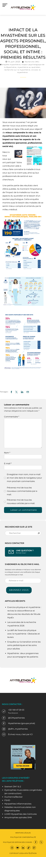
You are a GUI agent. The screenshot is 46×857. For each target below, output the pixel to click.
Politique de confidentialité (23, 837)
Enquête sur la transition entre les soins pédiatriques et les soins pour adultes (24, 645)
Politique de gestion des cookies (17, 842)
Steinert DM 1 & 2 (12, 786)
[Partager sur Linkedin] (22, 391)
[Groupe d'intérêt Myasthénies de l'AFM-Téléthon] (23, 7)
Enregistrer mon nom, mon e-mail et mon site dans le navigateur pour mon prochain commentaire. (24, 477)
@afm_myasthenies (18, 729)
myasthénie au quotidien (29, 67)
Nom (7, 453)
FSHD (7, 800)
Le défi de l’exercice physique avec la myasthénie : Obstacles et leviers (23, 633)
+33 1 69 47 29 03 (16, 710)
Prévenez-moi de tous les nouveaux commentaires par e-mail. (22, 491)
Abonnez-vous (19, 590)
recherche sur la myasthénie (17, 70)
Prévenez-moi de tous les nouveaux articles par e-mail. (21, 501)
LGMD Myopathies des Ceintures (20, 814)
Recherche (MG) (32, 62)
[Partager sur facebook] (11, 391)
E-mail (8, 463)
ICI (31, 734)
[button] (28, 391)
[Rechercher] (38, 533)
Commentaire (11, 417)
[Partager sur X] (16, 391)
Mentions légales (23, 833)
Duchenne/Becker (13, 797)
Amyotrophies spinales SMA (18, 817)
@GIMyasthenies (16, 718)
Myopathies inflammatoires (17, 804)
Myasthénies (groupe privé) (21, 723)
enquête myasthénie (11, 64)
